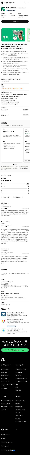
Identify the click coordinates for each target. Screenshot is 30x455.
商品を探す (4, 372)
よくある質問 (4, 284)
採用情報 (18, 403)
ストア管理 (4, 389)
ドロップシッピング (21, 369)
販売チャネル (4, 369)
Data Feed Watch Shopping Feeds (15, 329)
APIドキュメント (5, 403)
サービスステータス (21, 421)
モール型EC (4, 109)
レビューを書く (6, 197)
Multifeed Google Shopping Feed (15, 319)
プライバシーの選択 (6, 450)
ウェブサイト (4, 295)
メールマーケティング (21, 381)
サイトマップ (4, 446)
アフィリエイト (20, 415)
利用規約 (3, 438)
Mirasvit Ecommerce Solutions (10, 293)
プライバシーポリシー (7, 281)
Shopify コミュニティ (7, 406)
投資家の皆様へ (20, 406)
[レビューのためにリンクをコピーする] (8, 203)
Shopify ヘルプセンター (7, 400)
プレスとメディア (20, 409)
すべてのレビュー (17, 197)
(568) (14, 15)
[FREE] (13, 164)
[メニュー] (28, 2)
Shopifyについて (20, 400)
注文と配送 (4, 378)
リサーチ (3, 409)
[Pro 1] (14, 164)
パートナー (18, 412)
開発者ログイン (5, 434)
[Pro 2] (15, 164)
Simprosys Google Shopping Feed (15, 312)
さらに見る (3, 243)
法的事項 (18, 418)
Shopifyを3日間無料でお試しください (15, 350)
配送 (17, 387)
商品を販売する (5, 375)
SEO (17, 384)
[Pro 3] (16, 164)
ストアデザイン (5, 381)
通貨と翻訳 (18, 390)
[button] (15, 315)
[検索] (25, 2)
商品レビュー (19, 375)
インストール (15, 21)
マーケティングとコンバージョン (7, 384)
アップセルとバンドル (21, 378)
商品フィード (4, 115)
